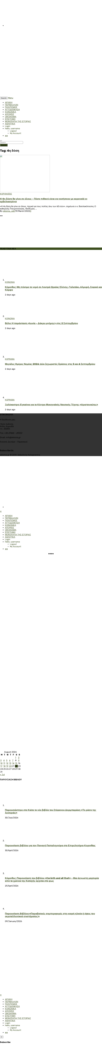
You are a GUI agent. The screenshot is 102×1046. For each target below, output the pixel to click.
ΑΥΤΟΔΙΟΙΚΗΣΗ (12, 109)
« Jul (2, 774)
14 (13, 763)
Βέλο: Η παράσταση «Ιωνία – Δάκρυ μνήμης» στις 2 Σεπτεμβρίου (41, 323)
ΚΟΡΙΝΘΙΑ (10, 359)
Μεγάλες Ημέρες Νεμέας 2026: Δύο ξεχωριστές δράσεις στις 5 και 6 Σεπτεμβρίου (50, 364)
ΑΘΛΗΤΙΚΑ (10, 124)
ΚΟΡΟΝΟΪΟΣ (6, 194)
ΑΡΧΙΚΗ (8, 102)
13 (10, 763)
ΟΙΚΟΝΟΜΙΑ (10, 117)
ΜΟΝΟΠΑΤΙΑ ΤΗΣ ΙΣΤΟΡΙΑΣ (18, 121)
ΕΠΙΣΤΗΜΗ (10, 119)
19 (7, 766)
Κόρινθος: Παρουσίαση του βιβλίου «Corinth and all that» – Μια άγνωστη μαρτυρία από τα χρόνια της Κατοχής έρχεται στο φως (52, 879)
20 (10, 766)
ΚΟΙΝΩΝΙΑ (10, 282)
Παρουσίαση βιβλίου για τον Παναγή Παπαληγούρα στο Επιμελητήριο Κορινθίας (50, 845)
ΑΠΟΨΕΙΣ (9, 114)
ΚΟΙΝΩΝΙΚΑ (10, 112)
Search (4, 145)
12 (7, 763)
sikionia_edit (9, 211)
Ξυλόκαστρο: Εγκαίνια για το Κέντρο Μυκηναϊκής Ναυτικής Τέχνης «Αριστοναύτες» (51, 404)
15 (16, 763)
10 (1, 763)
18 (4, 766)
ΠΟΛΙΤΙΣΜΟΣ (11, 107)
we (6, 135)
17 (1, 766)
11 (4, 763)
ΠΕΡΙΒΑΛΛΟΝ (11, 105)
